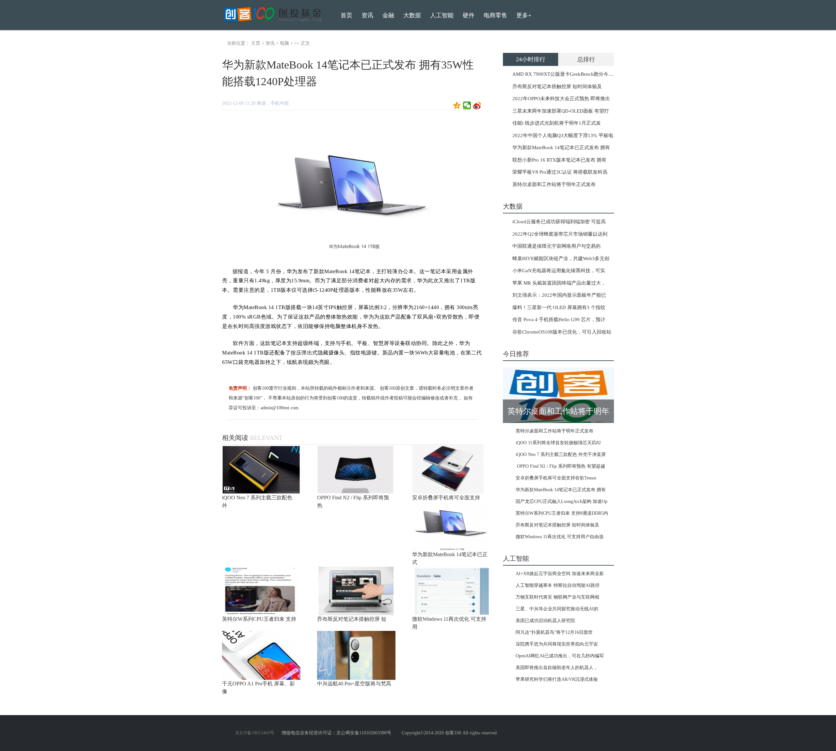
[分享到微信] (467, 105)
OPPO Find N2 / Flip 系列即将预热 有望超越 (560, 466)
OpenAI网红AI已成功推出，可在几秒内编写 (560, 655)
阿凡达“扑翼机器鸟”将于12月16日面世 (554, 632)
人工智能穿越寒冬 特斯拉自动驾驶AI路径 (558, 585)
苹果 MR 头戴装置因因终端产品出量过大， (559, 283)
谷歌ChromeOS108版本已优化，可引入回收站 (561, 332)
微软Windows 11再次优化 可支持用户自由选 (559, 536)
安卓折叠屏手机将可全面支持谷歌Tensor (556, 478)
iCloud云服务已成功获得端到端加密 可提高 (559, 221)
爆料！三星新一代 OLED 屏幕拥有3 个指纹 (558, 307)
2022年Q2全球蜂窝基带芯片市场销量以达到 (559, 234)
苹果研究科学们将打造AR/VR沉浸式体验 (557, 679)
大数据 (412, 15)
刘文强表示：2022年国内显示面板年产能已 (559, 295)
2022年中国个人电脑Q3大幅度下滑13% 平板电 (562, 135)
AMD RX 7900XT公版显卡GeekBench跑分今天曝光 (567, 74)
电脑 (284, 43)
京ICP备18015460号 (254, 732)
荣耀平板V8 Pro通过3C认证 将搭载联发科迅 (559, 172)
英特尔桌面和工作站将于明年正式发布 (554, 184)
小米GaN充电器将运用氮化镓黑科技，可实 (558, 270)
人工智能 (442, 15)
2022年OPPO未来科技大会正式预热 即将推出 (561, 98)
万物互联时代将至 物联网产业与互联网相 (557, 597)
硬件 (468, 15)
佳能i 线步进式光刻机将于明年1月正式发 (556, 123)
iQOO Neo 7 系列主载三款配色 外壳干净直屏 (561, 454)
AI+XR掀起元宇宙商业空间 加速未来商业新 (560, 573)
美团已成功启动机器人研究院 (545, 620)
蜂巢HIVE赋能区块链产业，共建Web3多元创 (560, 258)
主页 (255, 43)
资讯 (270, 43)
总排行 (586, 59)
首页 (346, 15)
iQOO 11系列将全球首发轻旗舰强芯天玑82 (558, 442)
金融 (388, 15)
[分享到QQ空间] (457, 105)
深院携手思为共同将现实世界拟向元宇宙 (557, 644)
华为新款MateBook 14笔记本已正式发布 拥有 (561, 147)
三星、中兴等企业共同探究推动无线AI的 (557, 608)
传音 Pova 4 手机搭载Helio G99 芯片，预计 (558, 319)
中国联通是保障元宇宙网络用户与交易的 (556, 246)
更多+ (523, 15)
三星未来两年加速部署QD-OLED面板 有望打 (560, 111)
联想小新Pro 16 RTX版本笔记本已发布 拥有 (559, 160)
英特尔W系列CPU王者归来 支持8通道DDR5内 (562, 513)
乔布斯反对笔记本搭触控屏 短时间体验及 (557, 86)
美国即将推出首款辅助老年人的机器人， (557, 667)
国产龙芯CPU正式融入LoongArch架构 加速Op (561, 501)
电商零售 (495, 15)
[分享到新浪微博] (477, 105)
